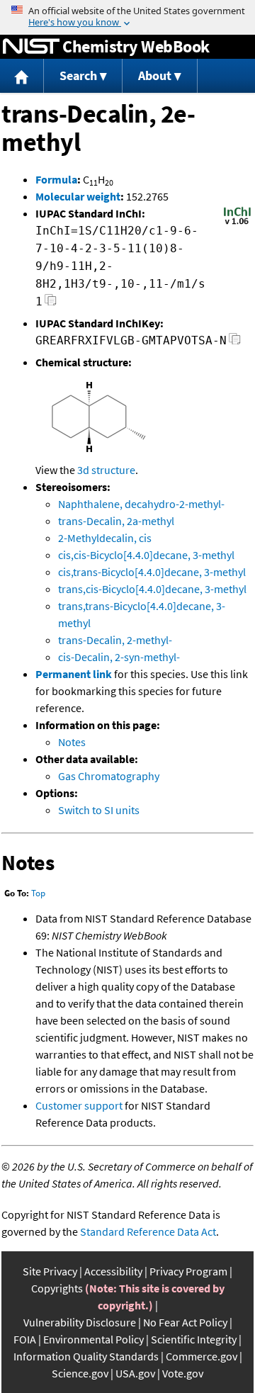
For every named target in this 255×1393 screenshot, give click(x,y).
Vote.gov (182, 1373)
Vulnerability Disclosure (79, 1322)
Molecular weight (77, 196)
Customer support (79, 1105)
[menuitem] (22, 76)
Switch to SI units (99, 810)
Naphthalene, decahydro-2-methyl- (141, 504)
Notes (72, 742)
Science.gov (80, 1373)
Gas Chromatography (108, 776)
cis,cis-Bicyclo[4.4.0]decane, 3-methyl (146, 555)
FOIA (24, 1339)
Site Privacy (50, 1271)
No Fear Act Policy (185, 1322)
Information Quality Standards (86, 1356)
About (154, 75)
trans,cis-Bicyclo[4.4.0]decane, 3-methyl (152, 589)
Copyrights (57, 1288)
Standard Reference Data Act (148, 1231)
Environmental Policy (93, 1339)
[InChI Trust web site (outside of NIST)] (237, 223)
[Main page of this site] (22, 76)
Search (78, 75)
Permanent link (73, 674)
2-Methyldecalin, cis (105, 538)
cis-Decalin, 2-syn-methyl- (119, 657)
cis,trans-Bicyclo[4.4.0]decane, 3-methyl (152, 572)
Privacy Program (188, 1271)
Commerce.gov (201, 1356)
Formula (56, 179)
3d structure (106, 470)
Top (38, 893)
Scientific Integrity (194, 1339)
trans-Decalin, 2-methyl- (115, 640)
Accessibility (113, 1271)
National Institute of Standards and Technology (31, 47)
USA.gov (135, 1373)
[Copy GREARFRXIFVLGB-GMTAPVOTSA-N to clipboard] (235, 343)
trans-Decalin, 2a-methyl (116, 521)
